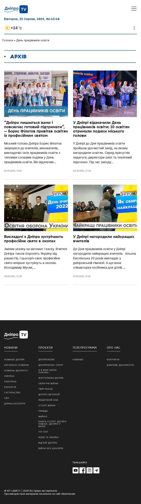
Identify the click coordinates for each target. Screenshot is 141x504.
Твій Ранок (45, 389)
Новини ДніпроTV (16, 370)
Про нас (113, 347)
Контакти (113, 359)
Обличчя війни (48, 383)
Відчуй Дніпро (47, 443)
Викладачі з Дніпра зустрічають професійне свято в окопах (33, 238)
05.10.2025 (9, 170)
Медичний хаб (48, 400)
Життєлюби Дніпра (51, 378)
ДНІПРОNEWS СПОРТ (50, 365)
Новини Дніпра (14, 359)
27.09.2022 (78, 276)
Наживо (78, 359)
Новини (11, 347)
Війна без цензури (50, 448)
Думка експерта (14, 403)
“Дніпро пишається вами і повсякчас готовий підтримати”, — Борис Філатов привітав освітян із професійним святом (36, 129)
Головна (7, 40)
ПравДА (43, 411)
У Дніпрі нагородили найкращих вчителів (103, 238)
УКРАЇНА (9, 376)
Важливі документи (120, 365)
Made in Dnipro (48, 437)
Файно (42, 416)
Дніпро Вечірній (49, 394)
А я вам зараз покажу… (47, 371)
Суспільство (12, 392)
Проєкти (45, 347)
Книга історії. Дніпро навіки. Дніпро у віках (52, 424)
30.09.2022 (9, 276)
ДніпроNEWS (46, 359)
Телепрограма (85, 347)
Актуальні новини (16, 365)
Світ (6, 398)
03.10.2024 (78, 170)
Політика (10, 381)
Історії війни (47, 405)
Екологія (10, 387)
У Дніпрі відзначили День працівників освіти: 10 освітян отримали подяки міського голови (101, 129)
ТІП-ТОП (43, 432)
